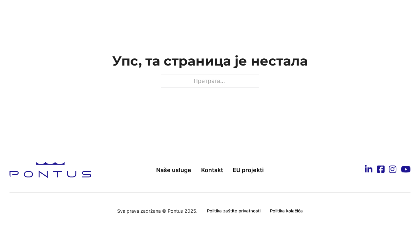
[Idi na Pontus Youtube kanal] (405, 169)
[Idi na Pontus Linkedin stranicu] (368, 169)
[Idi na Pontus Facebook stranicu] (381, 169)
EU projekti (248, 170)
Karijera (269, 13)
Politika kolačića (286, 210)
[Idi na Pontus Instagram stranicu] (392, 169)
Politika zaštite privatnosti (234, 210)
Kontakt (349, 13)
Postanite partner (220, 13)
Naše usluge (173, 170)
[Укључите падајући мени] (123, 13)
